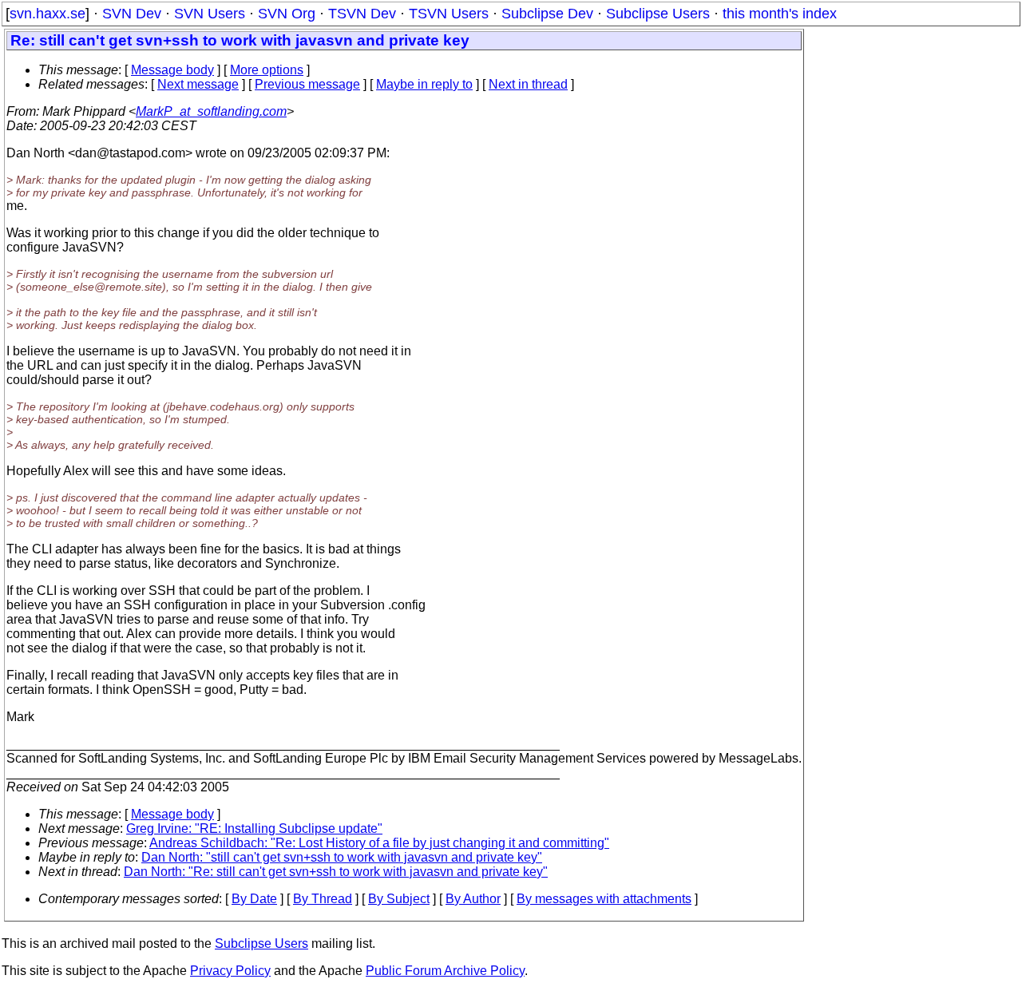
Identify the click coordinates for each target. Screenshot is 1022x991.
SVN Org (286, 14)
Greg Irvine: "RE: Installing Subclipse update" (254, 828)
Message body (172, 70)
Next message (198, 84)
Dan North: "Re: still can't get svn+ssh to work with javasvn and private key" (336, 871)
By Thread (322, 899)
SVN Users (209, 14)
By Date (254, 899)
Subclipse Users (658, 14)
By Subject (399, 899)
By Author (473, 899)
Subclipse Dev (547, 14)
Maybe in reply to (424, 84)
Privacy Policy (230, 970)
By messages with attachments (604, 899)
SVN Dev (131, 14)
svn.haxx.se (47, 14)
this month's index (780, 14)
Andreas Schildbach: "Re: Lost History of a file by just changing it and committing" (379, 843)
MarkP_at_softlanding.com (211, 111)
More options (266, 70)
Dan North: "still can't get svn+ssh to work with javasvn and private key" (341, 857)
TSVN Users (449, 14)
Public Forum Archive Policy (445, 970)
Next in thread (528, 84)
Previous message (307, 84)
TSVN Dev (362, 14)
